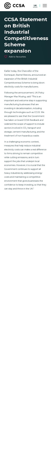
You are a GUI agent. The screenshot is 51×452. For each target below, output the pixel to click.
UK (35, 5)
